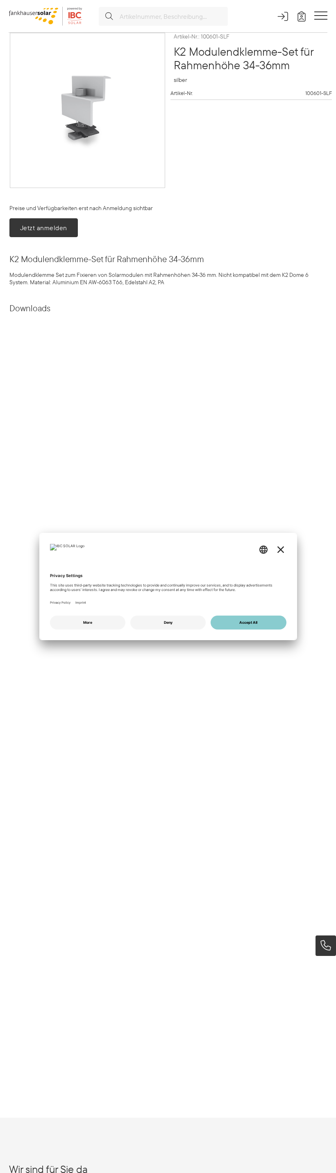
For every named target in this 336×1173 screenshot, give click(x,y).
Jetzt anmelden (43, 228)
